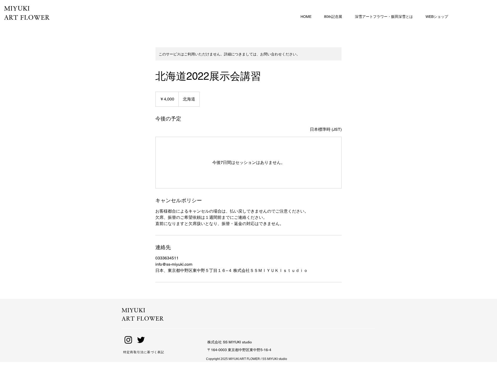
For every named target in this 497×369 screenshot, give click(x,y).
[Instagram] (128, 340)
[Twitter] (141, 340)
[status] (326, 129)
